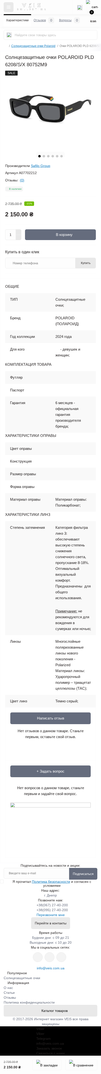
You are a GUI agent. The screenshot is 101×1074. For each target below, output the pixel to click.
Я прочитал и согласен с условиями (52, 883)
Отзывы (10, 997)
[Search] (9, 35)
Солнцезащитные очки (22, 978)
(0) (22, 180)
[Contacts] (80, 7)
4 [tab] (52, 156)
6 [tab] (61, 156)
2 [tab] (44, 156)
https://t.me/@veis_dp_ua (49, 957)
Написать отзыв (50, 718)
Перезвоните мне (51, 915)
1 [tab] (39, 156)
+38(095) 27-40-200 (52, 910)
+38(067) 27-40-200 (52, 905)
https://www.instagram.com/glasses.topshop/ (38, 957)
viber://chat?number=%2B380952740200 (61, 957)
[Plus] (18, 232)
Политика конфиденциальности (29, 1002)
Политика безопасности (51, 882)
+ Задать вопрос (50, 771)
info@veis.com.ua (50, 968)
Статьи (9, 993)
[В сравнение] (81, 1064)
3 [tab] (48, 156)
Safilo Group (40, 166)
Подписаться (83, 874)
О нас (8, 988)
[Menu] (8, 7)
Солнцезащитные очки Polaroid (33, 46)
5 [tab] (57, 156)
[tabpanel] (50, 109)
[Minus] (18, 237)
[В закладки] (47, 1064)
